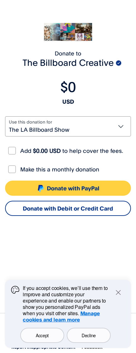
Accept (42, 335)
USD (68, 101)
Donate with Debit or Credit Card (68, 208)
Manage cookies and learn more (61, 316)
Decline (89, 335)
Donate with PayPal (73, 188)
